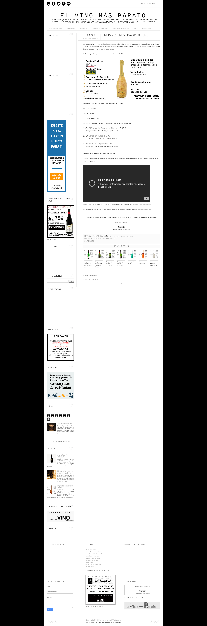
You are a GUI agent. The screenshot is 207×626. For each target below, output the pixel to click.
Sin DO (114, 236)
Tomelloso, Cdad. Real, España (104, 238)
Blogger (67, 441)
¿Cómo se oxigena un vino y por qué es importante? (65, 472)
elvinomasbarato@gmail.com (144, 204)
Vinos (135, 28)
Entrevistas (71, 28)
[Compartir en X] (90, 241)
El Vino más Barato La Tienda (103, 128)
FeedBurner (126, 230)
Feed (48, 4)
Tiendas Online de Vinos (93, 558)
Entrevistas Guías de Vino (93, 552)
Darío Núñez (100, 235)
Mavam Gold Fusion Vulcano (107, 44)
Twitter (58, 4)
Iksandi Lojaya (117, 622)
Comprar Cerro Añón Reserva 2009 (63, 456)
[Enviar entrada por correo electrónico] (106, 235)
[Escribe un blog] (88, 241)
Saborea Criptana (97, 143)
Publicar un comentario (90, 279)
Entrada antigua (157, 283)
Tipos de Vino (89, 562)
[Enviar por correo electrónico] (85, 241)
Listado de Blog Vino (100, 28)
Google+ (64, 4)
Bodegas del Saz (98, 54)
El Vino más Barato (103, 15)
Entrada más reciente (84, 283)
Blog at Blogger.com (91, 622)
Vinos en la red (96, 136)
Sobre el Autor (90, 566)
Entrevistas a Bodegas (92, 556)
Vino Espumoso (122, 236)
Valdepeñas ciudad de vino (65, 423)
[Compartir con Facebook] (92, 241)
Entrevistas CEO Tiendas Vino (94, 554)
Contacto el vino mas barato (94, 564)
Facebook (53, 4)
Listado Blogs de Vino (92, 560)
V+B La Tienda (146, 28)
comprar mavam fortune (102, 236)
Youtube (69, 4)
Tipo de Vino (84, 28)
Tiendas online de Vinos (120, 28)
